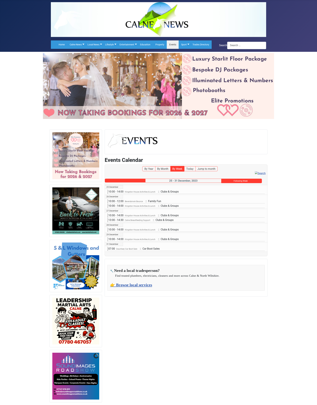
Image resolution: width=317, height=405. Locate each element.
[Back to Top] (311, 398)
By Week (177, 168)
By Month (162, 168)
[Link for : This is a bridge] (75, 155)
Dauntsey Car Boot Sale (126, 249)
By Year (148, 168)
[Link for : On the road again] (75, 210)
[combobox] (246, 45)
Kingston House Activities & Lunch (140, 192)
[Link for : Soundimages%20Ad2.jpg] (75, 376)
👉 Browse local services (131, 285)
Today (190, 168)
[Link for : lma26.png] (75, 321)
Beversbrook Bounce (134, 201)
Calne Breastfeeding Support (137, 220)
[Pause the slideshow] (89, 376)
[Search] (260, 173)
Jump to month (206, 168)
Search (223, 45)
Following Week (241, 181)
